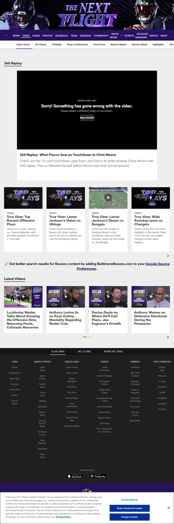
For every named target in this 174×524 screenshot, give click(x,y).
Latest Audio (72, 373)
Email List (162, 376)
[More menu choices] (121, 35)
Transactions (14, 373)
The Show (71, 392)
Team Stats (15, 378)
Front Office (14, 389)
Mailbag (42, 401)
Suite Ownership (104, 406)
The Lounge (72, 412)
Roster (15, 367)
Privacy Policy (63, 517)
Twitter (162, 392)
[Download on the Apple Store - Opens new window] (75, 476)
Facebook (162, 387)
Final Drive (72, 387)
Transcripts (42, 448)
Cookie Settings (129, 499)
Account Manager (104, 376)
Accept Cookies (129, 517)
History (14, 395)
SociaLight (42, 406)
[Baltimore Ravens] (87, 492)
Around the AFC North (42, 423)
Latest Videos (72, 367)
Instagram (162, 398)
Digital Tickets (104, 417)
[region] (87, 508)
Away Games (104, 412)
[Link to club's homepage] (6, 35)
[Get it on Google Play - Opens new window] (98, 478)
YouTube (162, 409)
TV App (162, 381)
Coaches (15, 384)
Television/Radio (71, 426)
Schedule (135, 367)
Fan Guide (135, 406)
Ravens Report (72, 398)
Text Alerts (104, 423)
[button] (87, 117)
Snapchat (162, 403)
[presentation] (168, 256)
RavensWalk (135, 420)
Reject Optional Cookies (129, 508)
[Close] (168, 508)
